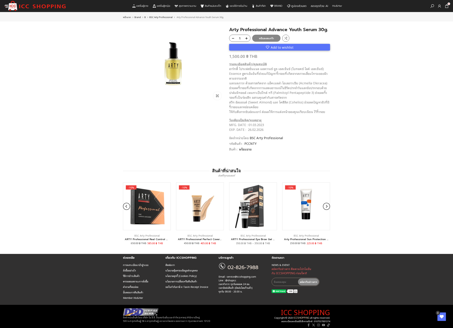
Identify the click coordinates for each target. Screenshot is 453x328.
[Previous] (126, 206)
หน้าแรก (127, 17)
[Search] (432, 6)
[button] (279, 47)
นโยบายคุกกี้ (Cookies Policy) (181, 276)
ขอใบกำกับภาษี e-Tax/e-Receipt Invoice (186, 287)
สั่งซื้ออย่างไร (129, 270)
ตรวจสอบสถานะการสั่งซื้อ (135, 281)
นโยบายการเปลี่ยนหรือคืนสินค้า (181, 281)
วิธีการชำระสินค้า (131, 276)
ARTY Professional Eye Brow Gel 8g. (254, 239)
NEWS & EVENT (281, 265)
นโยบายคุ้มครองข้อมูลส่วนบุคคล (181, 270)
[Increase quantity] (247, 38)
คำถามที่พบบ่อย (130, 287)
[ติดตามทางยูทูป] (323, 325)
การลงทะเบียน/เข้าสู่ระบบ (135, 265)
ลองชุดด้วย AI (319, 6)
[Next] (326, 206)
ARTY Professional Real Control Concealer (152, 239)
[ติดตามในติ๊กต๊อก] (328, 325)
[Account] (439, 6)
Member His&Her (133, 298)
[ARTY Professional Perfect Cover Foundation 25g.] (200, 206)
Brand (137, 17)
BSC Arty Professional (161, 17)
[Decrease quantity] (232, 38)
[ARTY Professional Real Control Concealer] (147, 206)
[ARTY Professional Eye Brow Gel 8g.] (253, 206)
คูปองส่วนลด (298, 6)
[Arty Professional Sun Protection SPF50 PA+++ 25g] (306, 206)
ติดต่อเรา (170, 265)
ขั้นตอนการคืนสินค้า (133, 292)
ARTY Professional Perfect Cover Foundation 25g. (209, 239)
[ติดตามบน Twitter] (313, 325)
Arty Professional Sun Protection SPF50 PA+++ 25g (316, 239)
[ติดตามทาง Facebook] (308, 325)
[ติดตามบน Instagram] (318, 325)
